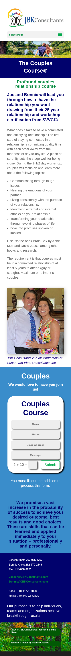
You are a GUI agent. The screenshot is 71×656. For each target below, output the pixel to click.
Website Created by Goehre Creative (30, 642)
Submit (50, 465)
